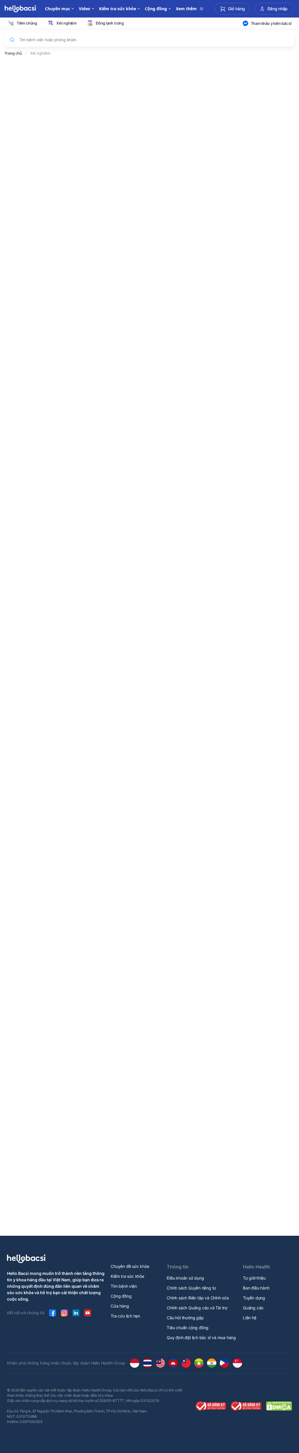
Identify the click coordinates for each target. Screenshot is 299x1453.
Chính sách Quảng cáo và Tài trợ (197, 1307)
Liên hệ (249, 1317)
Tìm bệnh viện (124, 1286)
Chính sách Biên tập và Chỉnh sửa (198, 1297)
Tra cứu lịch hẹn (125, 1315)
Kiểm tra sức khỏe (127, 1276)
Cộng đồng (121, 1296)
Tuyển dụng (254, 1297)
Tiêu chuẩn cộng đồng (187, 1327)
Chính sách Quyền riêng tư (191, 1287)
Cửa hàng (120, 1305)
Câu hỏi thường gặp (185, 1317)
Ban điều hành (256, 1287)
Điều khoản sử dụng (185, 1277)
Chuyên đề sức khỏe (130, 1266)
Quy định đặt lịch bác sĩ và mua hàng (201, 1337)
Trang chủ (13, 53)
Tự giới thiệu (254, 1277)
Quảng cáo (253, 1307)
